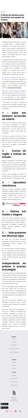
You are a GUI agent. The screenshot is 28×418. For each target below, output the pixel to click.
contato (20, 326)
